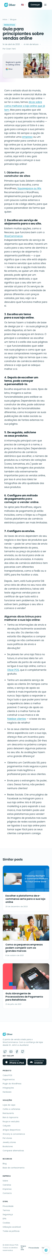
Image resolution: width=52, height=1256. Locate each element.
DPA (4, 1218)
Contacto (7, 1193)
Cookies (6, 1222)
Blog (5, 1163)
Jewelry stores (9, 1142)
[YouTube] (11, 1051)
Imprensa (7, 1189)
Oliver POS (13, 670)
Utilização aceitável (12, 1227)
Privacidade (8, 1206)
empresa (27, 136)
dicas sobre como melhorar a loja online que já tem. (24, 105)
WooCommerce (13, 236)
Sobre (5, 1180)
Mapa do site (23, 1248)
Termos (6, 1210)
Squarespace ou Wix (29, 188)
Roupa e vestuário (11, 1121)
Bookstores (8, 1146)
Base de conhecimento (14, 1167)
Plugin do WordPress (12, 1083)
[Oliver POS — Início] (9, 5)
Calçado (7, 1125)
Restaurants (8, 1113)
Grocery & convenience (14, 1134)
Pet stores (7, 1138)
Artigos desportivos (11, 1129)
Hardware (7, 1092)
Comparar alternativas (13, 1150)
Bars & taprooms (10, 1117)
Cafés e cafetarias (11, 1109)
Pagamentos (9, 1079)
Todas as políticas (11, 1231)
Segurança (8, 1214)
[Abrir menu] (45, 4)
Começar (35, 4)
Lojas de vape (9, 1105)
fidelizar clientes (16, 718)
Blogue (13, 19)
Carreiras (7, 1185)
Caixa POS (7, 1075)
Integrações (8, 1087)
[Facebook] (16, 1051)
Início (5, 19)
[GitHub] (22, 1051)
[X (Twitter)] (5, 1051)
